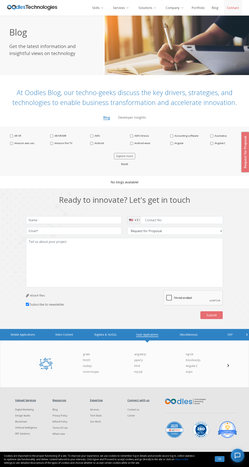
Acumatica (221, 135)
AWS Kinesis (141, 135)
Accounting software (186, 135)
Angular (179, 143)
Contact (233, 8)
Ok (219, 459)
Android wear (142, 143)
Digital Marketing (24, 409)
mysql (138, 371)
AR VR (17, 135)
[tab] (22, 334)
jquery (138, 360)
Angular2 (220, 143)
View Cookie (181, 459)
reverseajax (91, 371)
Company (173, 8)
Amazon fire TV (63, 143)
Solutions (145, 8)
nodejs (87, 366)
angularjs (140, 354)
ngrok (189, 354)
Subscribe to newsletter (47, 304)
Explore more (124, 156)
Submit (211, 315)
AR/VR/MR (60, 135)
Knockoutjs (193, 360)
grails (86, 354)
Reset (124, 164)
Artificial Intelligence (26, 427)
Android (99, 143)
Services (119, 8)
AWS (97, 135)
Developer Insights (132, 117)
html (137, 366)
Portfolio (198, 8)
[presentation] (247, 334)
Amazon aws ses (24, 143)
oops (189, 371)
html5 (86, 360)
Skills (96, 8)
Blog (215, 8)
